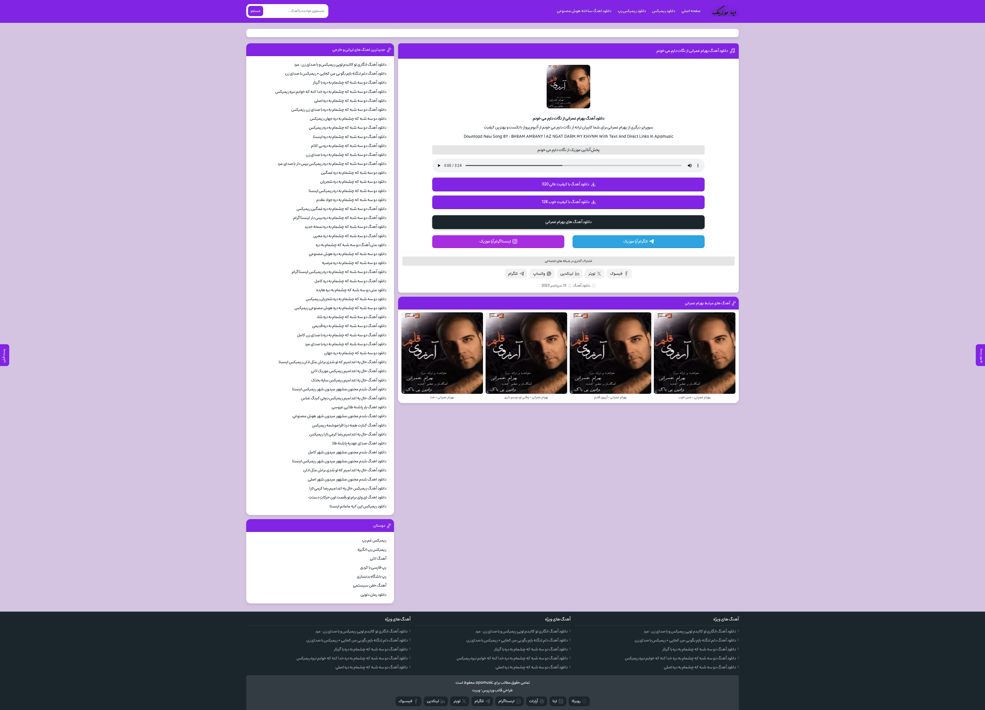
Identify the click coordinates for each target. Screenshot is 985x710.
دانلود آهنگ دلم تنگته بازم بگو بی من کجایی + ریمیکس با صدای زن (335, 73)
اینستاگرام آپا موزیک (495, 241)
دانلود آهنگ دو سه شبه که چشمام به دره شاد (351, 317)
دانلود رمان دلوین (373, 594)
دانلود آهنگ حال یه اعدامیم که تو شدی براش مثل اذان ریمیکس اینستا (332, 362)
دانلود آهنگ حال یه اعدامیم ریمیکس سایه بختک (348, 380)
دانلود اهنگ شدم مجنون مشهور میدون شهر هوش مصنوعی (339, 416)
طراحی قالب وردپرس (497, 690)
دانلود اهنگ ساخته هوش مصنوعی (584, 11)
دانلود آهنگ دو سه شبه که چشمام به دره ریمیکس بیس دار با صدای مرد (332, 163)
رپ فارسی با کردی (373, 567)
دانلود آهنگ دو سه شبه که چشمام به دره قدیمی (349, 326)
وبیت (476, 690)
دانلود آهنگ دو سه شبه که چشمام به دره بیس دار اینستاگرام (339, 217)
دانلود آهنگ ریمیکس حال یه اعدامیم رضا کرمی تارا (347, 488)
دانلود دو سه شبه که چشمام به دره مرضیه (354, 263)
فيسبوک (405, 701)
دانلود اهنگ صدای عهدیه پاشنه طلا (359, 443)
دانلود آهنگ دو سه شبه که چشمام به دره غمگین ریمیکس (341, 208)
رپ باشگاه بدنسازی (371, 576)
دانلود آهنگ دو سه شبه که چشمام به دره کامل (350, 281)
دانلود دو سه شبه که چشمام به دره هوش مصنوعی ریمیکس (340, 308)
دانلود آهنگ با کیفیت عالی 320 (565, 184)
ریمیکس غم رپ (374, 540)
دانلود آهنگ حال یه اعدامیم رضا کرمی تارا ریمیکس (347, 434)
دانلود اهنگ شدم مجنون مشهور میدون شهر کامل (347, 452)
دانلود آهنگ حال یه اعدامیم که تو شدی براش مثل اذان (344, 470)
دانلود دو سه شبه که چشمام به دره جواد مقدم (351, 200)
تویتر (591, 273)
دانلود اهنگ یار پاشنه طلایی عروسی (359, 407)
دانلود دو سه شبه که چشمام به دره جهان (355, 353)
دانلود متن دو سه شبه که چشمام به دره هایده (351, 290)
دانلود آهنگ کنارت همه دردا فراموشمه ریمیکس (349, 425)
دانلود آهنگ (581, 286)
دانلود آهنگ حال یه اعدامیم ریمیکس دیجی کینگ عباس (343, 398)
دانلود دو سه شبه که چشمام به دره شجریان (353, 181)
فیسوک (616, 273)
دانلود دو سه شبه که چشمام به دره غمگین (353, 172)
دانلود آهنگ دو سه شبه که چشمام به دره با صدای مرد (345, 344)
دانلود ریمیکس (663, 11)
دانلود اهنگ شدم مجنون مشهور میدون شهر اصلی (347, 479)
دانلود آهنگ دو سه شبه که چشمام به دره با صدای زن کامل (341, 335)
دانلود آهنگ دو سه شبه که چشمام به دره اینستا (349, 136)
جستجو (256, 11)
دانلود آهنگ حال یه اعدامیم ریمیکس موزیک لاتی (348, 371)
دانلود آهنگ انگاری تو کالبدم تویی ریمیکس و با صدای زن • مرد (340, 64)
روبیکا (576, 701)
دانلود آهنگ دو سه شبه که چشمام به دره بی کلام (348, 145)
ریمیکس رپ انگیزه (372, 549)
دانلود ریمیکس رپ (632, 11)
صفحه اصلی (691, 11)
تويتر (456, 701)
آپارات (533, 701)
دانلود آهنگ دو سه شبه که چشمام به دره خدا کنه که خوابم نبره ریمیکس (330, 91)
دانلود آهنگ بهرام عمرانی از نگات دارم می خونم (692, 50)
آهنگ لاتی (378, 558)
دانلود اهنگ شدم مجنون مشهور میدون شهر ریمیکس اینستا (339, 461)
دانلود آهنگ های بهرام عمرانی (568, 222)
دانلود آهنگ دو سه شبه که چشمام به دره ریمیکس (347, 127)
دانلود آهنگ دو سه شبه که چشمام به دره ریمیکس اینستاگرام (339, 272)
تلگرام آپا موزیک (635, 241)
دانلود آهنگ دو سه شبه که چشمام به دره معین (349, 236)
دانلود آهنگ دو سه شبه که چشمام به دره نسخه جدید (345, 226)
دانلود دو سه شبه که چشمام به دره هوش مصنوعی (347, 254)
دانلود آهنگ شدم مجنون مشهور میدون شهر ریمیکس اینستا (339, 389)
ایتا (555, 701)
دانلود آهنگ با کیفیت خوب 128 (565, 202)
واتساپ (539, 273)
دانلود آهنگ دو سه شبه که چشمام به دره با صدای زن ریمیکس (338, 109)
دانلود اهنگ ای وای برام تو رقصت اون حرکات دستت (347, 497)
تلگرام (513, 273)
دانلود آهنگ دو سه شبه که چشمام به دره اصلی (350, 100)
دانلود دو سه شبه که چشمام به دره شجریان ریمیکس (346, 299)
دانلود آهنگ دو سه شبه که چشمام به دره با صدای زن (346, 154)
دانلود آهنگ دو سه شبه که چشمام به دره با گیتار (349, 82)
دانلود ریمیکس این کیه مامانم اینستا (358, 506)
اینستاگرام (506, 701)
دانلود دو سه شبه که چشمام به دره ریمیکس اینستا (347, 191)
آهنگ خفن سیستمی (369, 585)
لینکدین (566, 273)
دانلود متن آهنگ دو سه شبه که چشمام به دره (351, 245)
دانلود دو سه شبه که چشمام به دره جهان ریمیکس (348, 118)
